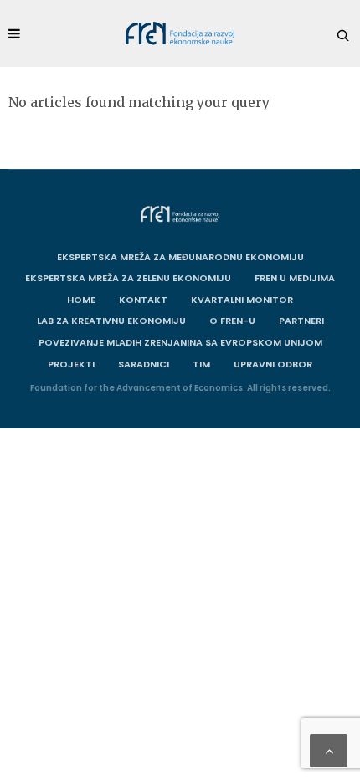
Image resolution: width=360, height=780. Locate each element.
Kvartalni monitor (242, 299)
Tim (201, 364)
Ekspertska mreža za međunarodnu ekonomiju (180, 257)
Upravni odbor (273, 364)
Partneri (301, 320)
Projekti (71, 364)
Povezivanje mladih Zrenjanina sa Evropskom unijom (180, 342)
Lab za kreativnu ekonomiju (111, 320)
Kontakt (143, 299)
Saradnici (143, 364)
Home (81, 299)
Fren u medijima (295, 278)
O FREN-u (232, 320)
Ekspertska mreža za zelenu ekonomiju (128, 278)
